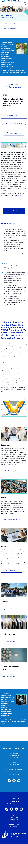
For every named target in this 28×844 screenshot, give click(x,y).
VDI (2, 391)
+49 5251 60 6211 (14, 765)
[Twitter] (14, 780)
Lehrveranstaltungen (14, 519)
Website (19, 195)
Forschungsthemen (13, 471)
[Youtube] (18, 780)
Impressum (15, 774)
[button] (2, 124)
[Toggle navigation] (19, 16)
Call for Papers (16, 211)
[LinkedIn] (9, 780)
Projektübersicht (13, 570)
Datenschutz (15, 801)
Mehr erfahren (11, 609)
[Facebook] (11, 809)
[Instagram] (6, 809)
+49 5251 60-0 (14, 826)
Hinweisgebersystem (16, 803)
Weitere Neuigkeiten (16, 133)
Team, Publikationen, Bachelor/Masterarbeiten (8, 16)
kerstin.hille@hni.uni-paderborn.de (14, 769)
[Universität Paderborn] (14, 834)
